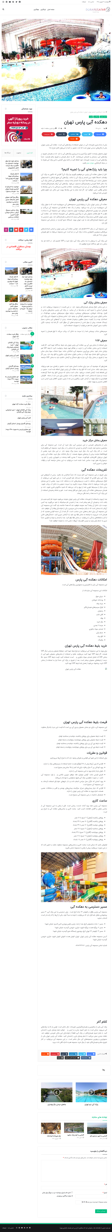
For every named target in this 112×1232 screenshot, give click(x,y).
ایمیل (105, 1192)
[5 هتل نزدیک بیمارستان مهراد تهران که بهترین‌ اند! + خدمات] (26, 177)
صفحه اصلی (50, 9)
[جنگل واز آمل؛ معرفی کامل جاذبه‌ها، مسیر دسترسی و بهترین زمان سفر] (26, 200)
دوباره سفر (90, 163)
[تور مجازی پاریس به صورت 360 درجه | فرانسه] (26, 380)
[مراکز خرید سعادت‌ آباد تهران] (26, 336)
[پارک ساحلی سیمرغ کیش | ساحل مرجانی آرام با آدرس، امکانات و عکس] (26, 211)
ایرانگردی (43, 9)
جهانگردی (36, 9)
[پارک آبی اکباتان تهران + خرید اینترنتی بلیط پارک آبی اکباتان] (26, 346)
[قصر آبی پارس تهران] (26, 359)
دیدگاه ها (7, 152)
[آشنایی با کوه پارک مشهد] (74, 1128)
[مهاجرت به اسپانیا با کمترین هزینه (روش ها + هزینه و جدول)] (26, 190)
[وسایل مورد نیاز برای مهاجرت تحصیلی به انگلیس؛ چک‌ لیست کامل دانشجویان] (26, 164)
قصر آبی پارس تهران (12, 355)
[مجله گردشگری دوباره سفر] (97, 9)
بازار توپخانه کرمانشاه (54, 1136)
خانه (104, 112)
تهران (85, 112)
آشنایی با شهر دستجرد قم (98, 1136)
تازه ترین (30, 152)
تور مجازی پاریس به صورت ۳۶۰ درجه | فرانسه (12, 379)
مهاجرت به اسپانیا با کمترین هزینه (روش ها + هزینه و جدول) (12, 189)
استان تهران (91, 112)
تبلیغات (84, 2)
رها (104, 128)
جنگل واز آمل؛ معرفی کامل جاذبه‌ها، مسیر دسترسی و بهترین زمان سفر (12, 308)
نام (105, 1184)
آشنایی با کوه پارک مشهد (75, 1135)
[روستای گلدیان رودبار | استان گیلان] (26, 369)
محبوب (18, 152)
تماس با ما (91, 2)
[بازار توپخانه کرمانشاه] (51, 1128)
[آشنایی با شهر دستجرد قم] (97, 1128)
